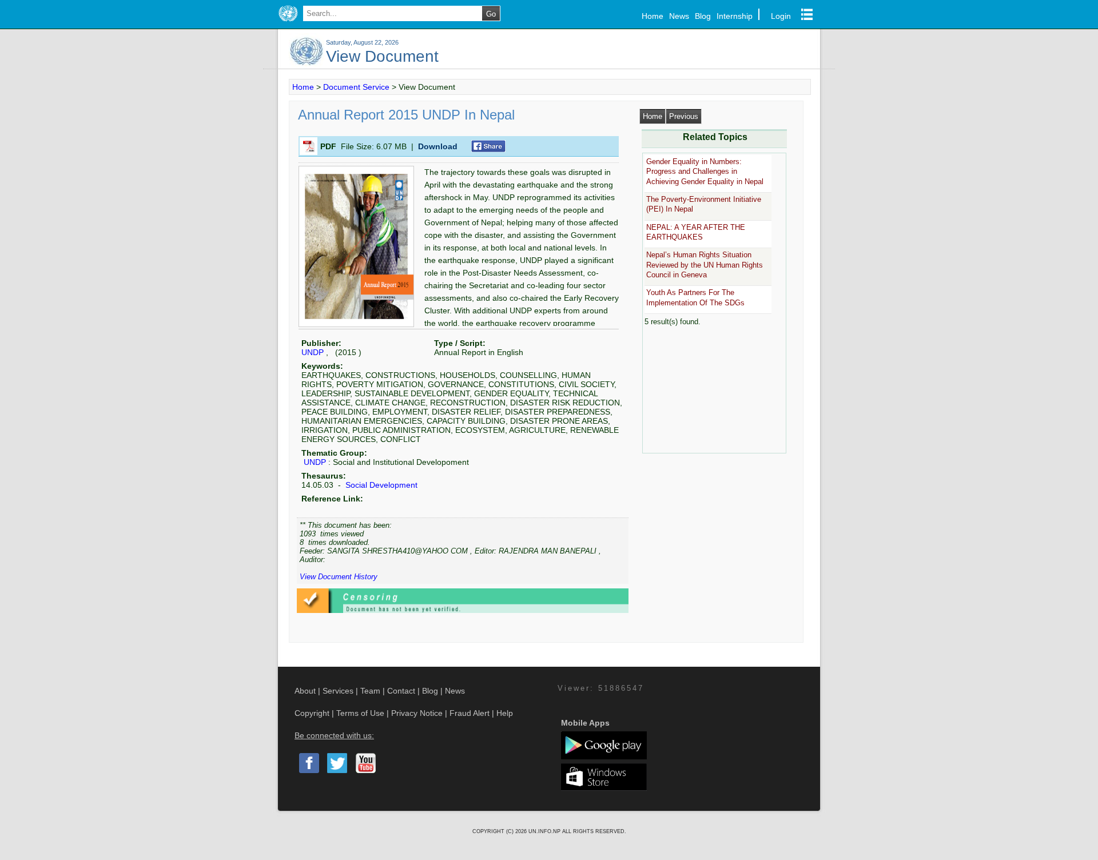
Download (438, 146)
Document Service (356, 86)
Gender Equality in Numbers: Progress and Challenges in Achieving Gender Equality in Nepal (704, 171)
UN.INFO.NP (545, 831)
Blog (703, 16)
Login (781, 16)
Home (652, 16)
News (679, 16)
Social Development (380, 484)
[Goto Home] (288, 22)
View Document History (338, 576)
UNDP (312, 352)
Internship (735, 16)
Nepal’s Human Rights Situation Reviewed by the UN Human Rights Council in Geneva (704, 264)
